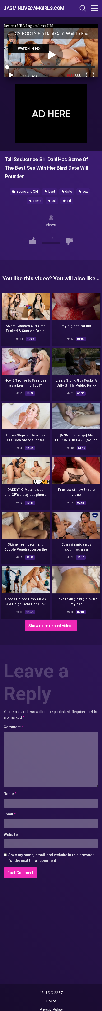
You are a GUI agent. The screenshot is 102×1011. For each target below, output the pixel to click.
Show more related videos (51, 625)
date (68, 191)
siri (68, 201)
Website (10, 834)
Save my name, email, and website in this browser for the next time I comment (51, 858)
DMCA (51, 1001)
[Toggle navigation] (94, 8)
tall (53, 201)
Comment (13, 727)
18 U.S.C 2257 (51, 993)
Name (10, 793)
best (51, 191)
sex (85, 191)
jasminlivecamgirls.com (32, 8)
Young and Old (27, 191)
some (37, 201)
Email (9, 814)
